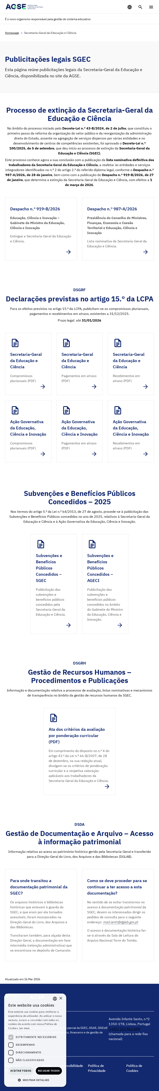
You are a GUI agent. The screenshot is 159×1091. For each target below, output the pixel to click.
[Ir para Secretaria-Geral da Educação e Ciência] (28, 364)
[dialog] (35, 1040)
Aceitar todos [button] (20, 1071)
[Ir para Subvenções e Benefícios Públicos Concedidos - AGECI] (105, 584)
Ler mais (24, 1028)
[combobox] (55, 999)
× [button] (60, 998)
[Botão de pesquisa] (140, 7)
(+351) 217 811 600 (124, 1029)
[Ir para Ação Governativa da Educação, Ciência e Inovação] (28, 431)
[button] (35, 1080)
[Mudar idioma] (129, 7)
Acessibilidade (72, 1066)
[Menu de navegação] (151, 7)
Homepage (12, 33)
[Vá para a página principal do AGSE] (24, 6)
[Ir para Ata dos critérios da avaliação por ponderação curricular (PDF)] (79, 751)
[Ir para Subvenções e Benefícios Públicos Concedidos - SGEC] (54, 584)
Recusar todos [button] (49, 1071)
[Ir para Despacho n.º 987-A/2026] (118, 228)
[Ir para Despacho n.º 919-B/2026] (41, 228)
